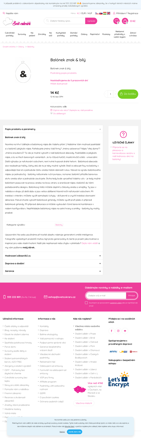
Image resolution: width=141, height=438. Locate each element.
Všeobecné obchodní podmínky (50, 356)
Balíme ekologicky (49, 334)
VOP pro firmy (47, 377)
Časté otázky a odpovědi (16, 326)
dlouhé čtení (69, 426)
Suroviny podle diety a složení (15, 352)
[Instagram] (118, 331)
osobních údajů (116, 303)
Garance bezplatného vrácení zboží (50, 348)
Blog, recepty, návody (15, 330)
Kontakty (44, 326)
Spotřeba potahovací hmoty (18, 342)
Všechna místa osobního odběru (87, 328)
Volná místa (10, 413)
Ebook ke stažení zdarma (17, 334)
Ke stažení (9, 338)
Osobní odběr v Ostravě (86, 341)
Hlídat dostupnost (58, 83)
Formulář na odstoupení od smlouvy (53, 372)
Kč (78, 13)
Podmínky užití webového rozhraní (52, 387)
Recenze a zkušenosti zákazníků (15, 399)
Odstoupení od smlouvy (51, 365)
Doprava (44, 330)
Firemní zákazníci (13, 393)
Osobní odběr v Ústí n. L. (86, 373)
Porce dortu (10, 346)
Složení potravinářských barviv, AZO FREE (16, 360)
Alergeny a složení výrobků (18, 365)
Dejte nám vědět (90, 243)
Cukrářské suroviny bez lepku (16, 379)
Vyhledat (91, 21)
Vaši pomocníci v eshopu (52, 338)
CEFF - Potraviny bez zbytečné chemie (15, 372)
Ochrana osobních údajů (52, 401)
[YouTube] (125, 331)
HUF (90, 13)
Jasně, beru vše (74, 432)
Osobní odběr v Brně (85, 337)
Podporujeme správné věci (53, 342)
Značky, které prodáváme (17, 405)
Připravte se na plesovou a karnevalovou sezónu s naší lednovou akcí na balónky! (123, 153)
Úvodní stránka (9, 47)
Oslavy (21, 47)
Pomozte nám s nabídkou (17, 389)
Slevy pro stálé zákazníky (17, 385)
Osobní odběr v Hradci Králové (86, 363)
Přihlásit (131, 295)
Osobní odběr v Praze (85, 333)
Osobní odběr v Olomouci (87, 350)
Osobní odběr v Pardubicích (88, 377)
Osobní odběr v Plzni (85, 346)
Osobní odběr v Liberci (86, 369)
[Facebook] (112, 331)
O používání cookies (49, 397)
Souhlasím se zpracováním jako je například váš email (113, 304)
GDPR (42, 393)
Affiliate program (48, 381)
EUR (84, 13)
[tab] (53, 129)
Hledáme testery (13, 409)
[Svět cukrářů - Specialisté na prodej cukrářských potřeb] (17, 21)
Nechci (62, 432)
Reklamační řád (47, 361)
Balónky (30, 47)
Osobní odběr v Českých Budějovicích (87, 356)
